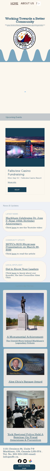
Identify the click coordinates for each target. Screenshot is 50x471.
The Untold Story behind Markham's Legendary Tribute (25, 342)
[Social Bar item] (30, 461)
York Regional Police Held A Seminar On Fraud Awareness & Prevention (25, 437)
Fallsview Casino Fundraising (19, 172)
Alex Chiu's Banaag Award (25, 381)
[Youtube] (25, 461)
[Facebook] (20, 461)
